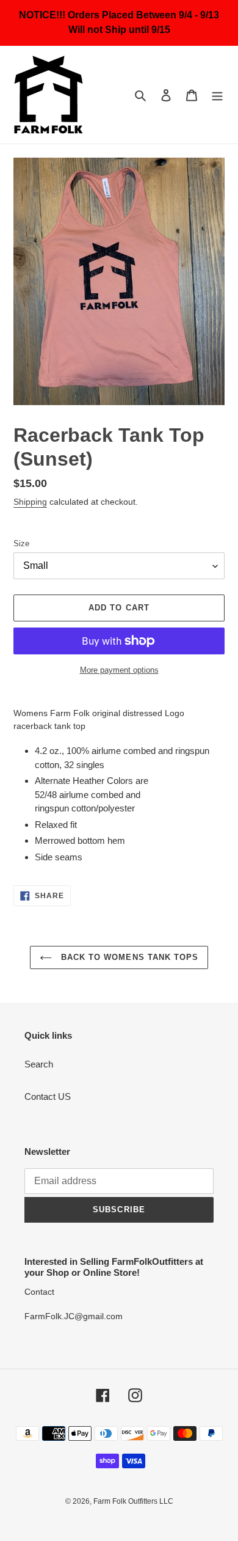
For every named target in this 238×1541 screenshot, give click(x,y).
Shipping (30, 502)
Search (38, 1064)
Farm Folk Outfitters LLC (133, 1501)
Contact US (47, 1096)
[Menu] (217, 95)
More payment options (119, 670)
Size (21, 543)
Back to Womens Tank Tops (128, 957)
